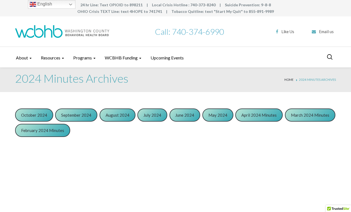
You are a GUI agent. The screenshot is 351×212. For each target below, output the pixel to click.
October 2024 (34, 115)
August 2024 (117, 115)
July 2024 (152, 115)
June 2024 (184, 115)
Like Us (287, 31)
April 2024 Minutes (259, 115)
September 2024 (76, 115)
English (44, 4)
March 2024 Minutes (310, 115)
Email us (326, 31)
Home (288, 80)
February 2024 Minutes (42, 130)
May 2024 (217, 115)
